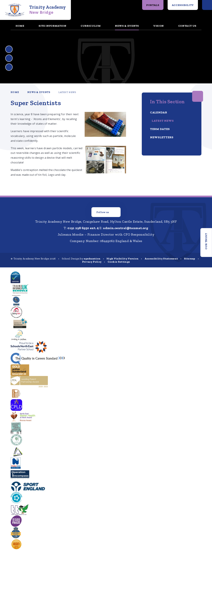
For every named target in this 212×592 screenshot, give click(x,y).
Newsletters (161, 137)
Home (15, 92)
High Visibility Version (122, 258)
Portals (152, 5)
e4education (92, 258)
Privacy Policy (92, 261)
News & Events (38, 92)
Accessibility (183, 5)
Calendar (158, 112)
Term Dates (160, 129)
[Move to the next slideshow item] (9, 58)
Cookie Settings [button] (119, 261)
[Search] (207, 5)
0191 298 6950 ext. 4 (83, 228)
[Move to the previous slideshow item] (9, 49)
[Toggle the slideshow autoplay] (9, 67)
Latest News (67, 92)
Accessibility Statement (161, 258)
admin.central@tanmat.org (125, 228)
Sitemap (189, 258)
